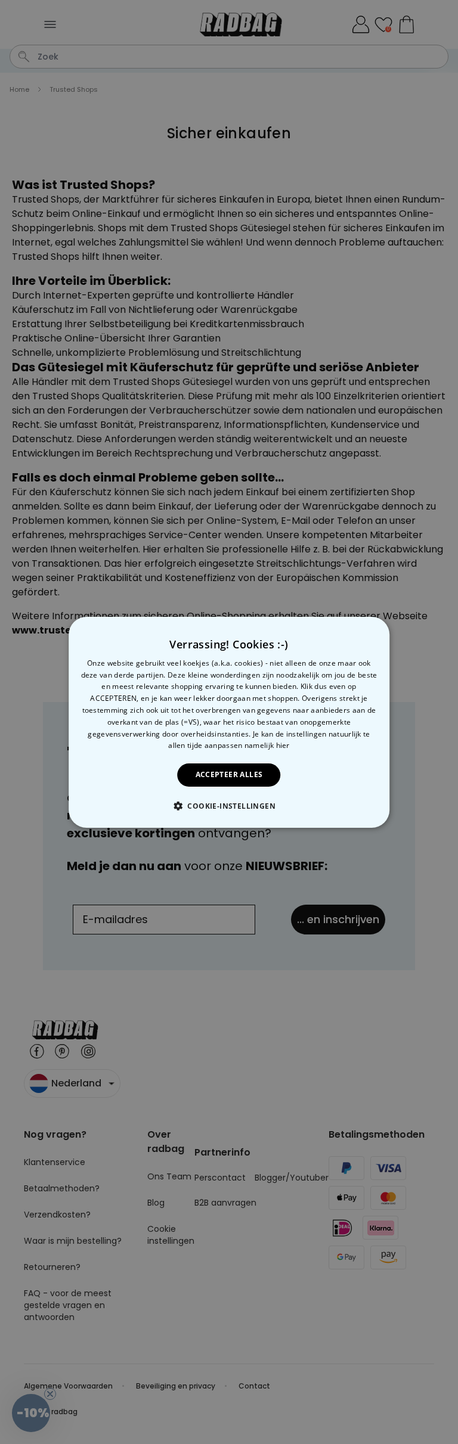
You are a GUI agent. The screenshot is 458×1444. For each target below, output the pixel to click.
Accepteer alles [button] (229, 774)
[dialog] (229, 721)
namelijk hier (267, 745)
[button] (229, 806)
